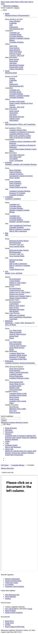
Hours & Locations (26, 451)
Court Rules (13, 319)
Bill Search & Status (16, 260)
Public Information (15, 52)
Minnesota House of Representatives (17, 15)
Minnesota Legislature (10, 6)
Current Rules (14, 304)
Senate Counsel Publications (18, 372)
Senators (12, 78)
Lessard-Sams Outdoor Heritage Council (22, 149)
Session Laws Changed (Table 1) (20, 296)
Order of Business (15, 172)
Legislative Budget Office (17, 130)
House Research (14, 50)
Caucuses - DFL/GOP (16, 55)
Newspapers (9, 432)
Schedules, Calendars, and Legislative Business (21, 164)
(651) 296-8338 (10, 609)
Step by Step (9, 447)
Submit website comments (13, 612)
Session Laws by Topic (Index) (19, 292)
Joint (6, 122)
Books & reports (14, 412)
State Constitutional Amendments (20, 317)
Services (14, 453)
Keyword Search (15, 279)
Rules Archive (14, 307)
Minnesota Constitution (17, 315)
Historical (8, 434)
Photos (11, 338)
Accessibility (13, 159)
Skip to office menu (21, 2)
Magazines (8, 430)
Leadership (13, 23)
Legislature (8, 436)
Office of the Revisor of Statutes (20, 138)
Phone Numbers (10, 611)
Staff (10, 25)
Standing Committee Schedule (19, 38)
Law (6, 271)
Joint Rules (13, 63)
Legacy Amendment (16, 160)
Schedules (8, 162)
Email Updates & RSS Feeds (14, 627)
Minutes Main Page (7, 468)
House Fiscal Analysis (16, 368)
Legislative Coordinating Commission (22, 132)
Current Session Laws (16, 269)
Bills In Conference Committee (19, 229)
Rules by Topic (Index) (17, 306)
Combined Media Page (17, 353)
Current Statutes (14, 281)
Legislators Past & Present (18, 395)
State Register (13, 311)
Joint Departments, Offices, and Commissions (20, 124)
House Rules (13, 61)
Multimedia (9, 321)
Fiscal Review (14, 407)
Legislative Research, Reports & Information (20, 363)
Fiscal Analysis (14, 48)
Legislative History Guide (17, 393)
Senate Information (15, 389)
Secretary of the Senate (17, 101)
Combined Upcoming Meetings (19, 191)
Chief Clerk (13, 46)
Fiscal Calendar (14, 178)
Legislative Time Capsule (17, 401)
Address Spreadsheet (16, 69)
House (7, 13)
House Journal (14, 59)
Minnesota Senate (11, 73)
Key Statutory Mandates (26, 453)
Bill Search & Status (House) (19, 241)
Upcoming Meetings (16, 36)
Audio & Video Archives (17, 334)
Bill (19, 244)
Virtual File (25, 437)
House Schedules (15, 170)
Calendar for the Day (16, 174)
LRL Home (5, 465)
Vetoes (11, 267)
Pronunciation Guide (16, 67)
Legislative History (11, 445)
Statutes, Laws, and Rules (13, 273)
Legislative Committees (13, 199)
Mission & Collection (12, 451)
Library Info (9, 449)
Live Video (13, 330)
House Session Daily (16, 382)
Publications (9, 361)
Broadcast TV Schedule (17, 193)
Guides (7, 441)
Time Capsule (16, 437)
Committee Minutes (17, 465)
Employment (13, 27)
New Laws (13, 410)
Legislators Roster (15, 386)
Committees (9, 197)
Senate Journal (14, 111)
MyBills (12, 262)
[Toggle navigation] (2, 10)
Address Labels (14, 118)
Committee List (14, 33)
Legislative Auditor (15, 374)
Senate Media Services (16, 347)
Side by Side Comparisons (18, 231)
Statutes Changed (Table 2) (18, 298)
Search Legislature (7, 8)
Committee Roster (15, 34)
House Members (14, 21)
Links (7, 443)
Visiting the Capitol (11, 583)
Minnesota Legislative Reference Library (14, 422)
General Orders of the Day (18, 187)
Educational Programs (16, 65)
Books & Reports (11, 428)
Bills (6, 233)
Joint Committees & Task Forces (20, 225)
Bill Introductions (15, 243)
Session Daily (13, 336)
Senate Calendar (14, 185)
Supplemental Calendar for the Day (21, 176)
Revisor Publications (16, 376)
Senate (7, 71)
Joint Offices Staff (15, 157)
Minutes (12, 40)
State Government (19, 436)
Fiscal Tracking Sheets (16, 246)
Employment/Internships (13, 581)
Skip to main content (8, 2)
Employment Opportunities (14, 455)
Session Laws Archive (16, 294)
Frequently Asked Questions (14, 586)
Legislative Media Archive (18, 355)
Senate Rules (13, 113)
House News (9, 621)
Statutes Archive (14, 285)
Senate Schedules (15, 181)
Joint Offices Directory (16, 155)
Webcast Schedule (15, 332)
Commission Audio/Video (18, 359)
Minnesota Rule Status (16, 309)
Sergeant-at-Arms (15, 54)
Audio (19, 330)
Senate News (9, 623)
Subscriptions (13, 120)
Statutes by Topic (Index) (17, 283)
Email (30, 609)
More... (11, 151)
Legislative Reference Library (19, 134)
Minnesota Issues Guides (17, 409)
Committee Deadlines (16, 42)
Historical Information (12, 579)
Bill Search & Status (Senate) (19, 250)
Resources (17, 447)
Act (22, 244)
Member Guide (14, 388)
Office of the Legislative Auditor (20, 136)
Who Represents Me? (16, 29)
